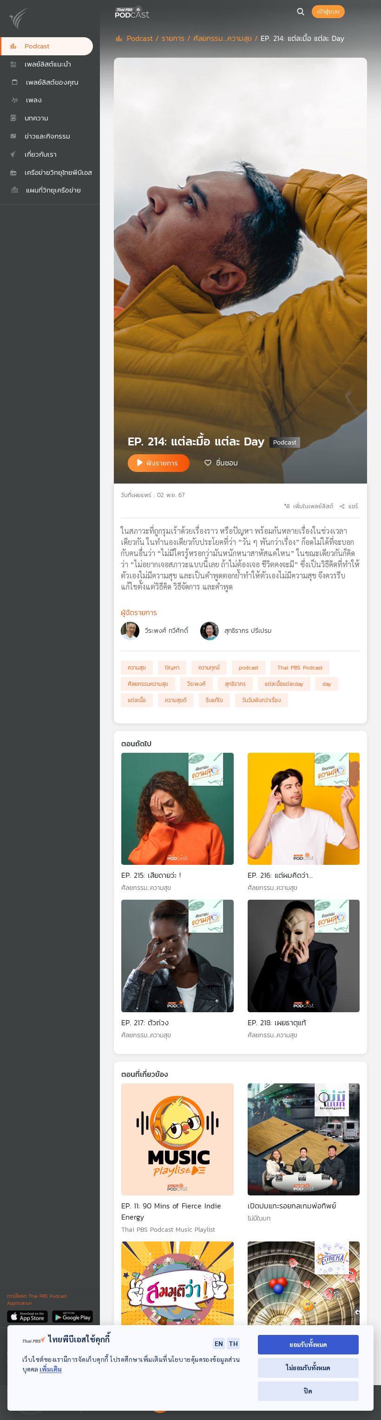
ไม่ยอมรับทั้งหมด (308, 1368)
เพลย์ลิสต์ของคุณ (51, 82)
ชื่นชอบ (227, 462)
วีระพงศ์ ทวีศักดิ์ (166, 631)
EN (219, 1343)
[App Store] (28, 1316)
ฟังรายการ (162, 463)
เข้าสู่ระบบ (328, 11)
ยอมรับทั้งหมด (308, 1344)
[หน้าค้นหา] (300, 12)
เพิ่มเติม (50, 1369)
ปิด (308, 1391)
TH (233, 1343)
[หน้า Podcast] (151, 10)
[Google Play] (72, 1316)
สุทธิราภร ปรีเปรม (247, 631)
